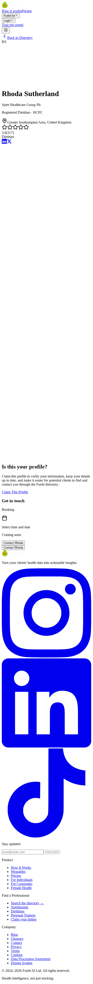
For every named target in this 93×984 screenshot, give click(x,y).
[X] (9, 142)
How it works (11, 11)
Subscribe (51, 852)
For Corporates (21, 884)
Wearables (18, 872)
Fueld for (9, 15)
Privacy (16, 947)
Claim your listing (23, 919)
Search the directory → (27, 903)
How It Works (21, 867)
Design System (21, 963)
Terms (15, 951)
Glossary (17, 939)
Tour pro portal (12, 25)
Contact (16, 943)
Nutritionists (19, 907)
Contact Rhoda (13, 543)
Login (7, 20)
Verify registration (14, 298)
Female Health (21, 888)
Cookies (17, 955)
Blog (14, 935)
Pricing (26, 11)
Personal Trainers (23, 915)
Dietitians (17, 911)
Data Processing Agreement (30, 959)
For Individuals (22, 880)
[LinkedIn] (4, 142)
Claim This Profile (15, 492)
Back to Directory (20, 38)
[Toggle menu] (6, 30)
